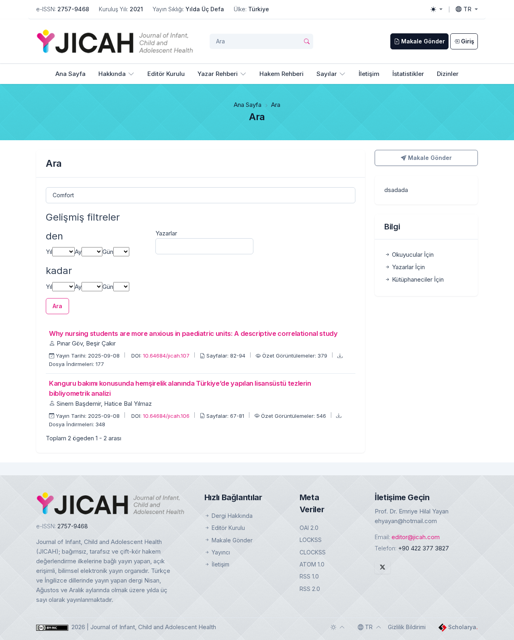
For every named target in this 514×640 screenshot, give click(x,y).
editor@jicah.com (416, 537)
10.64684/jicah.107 (167, 355)
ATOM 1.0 (312, 564)
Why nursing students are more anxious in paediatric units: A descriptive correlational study (193, 333)
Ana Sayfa (70, 74)
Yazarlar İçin (407, 267)
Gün (107, 252)
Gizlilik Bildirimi (407, 627)
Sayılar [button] (326, 74)
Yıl (49, 252)
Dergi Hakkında (231, 515)
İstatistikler (408, 74)
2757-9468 (73, 9)
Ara (57, 306)
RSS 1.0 (309, 576)
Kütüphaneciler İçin (417, 279)
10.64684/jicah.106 (167, 416)
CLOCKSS (313, 552)
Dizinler (448, 74)
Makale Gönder (429, 157)
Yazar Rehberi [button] (218, 74)
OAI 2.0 (309, 527)
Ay (78, 252)
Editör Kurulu (166, 74)
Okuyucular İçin (412, 254)
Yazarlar (166, 233)
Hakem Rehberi (281, 74)
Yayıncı (220, 552)
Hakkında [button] (112, 74)
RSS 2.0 (310, 588)
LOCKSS (311, 539)
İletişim (369, 74)
